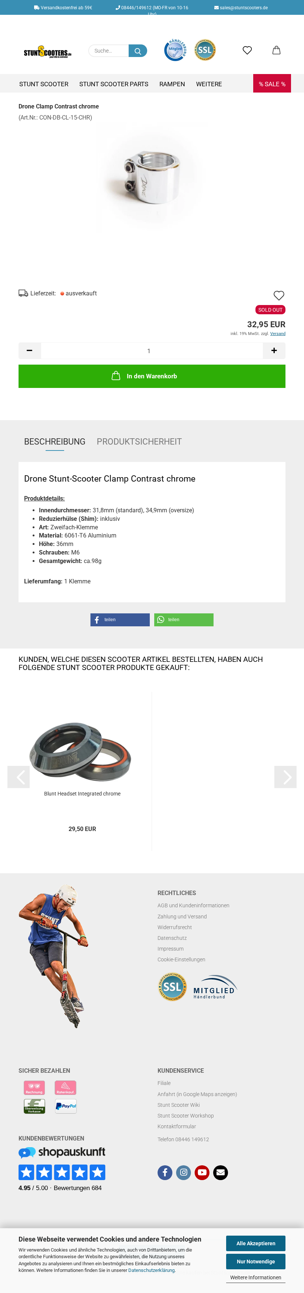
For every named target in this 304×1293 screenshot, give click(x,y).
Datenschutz (172, 938)
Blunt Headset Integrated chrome (82, 794)
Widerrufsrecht (175, 927)
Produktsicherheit (139, 442)
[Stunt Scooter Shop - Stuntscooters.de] (48, 52)
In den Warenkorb (152, 376)
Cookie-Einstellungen (181, 959)
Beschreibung (55, 442)
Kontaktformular (177, 1126)
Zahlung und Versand (182, 916)
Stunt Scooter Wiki (179, 1105)
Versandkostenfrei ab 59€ (66, 7)
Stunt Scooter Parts (113, 84)
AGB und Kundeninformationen (193, 905)
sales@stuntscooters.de (243, 7)
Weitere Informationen (255, 1277)
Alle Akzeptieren (256, 1243)
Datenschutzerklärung (151, 1270)
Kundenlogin (160, 22)
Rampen (172, 84)
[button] (276, 50)
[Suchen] (138, 50)
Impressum (171, 949)
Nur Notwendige (256, 1261)
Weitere (209, 84)
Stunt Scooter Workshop (186, 1116)
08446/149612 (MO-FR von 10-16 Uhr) (154, 10)
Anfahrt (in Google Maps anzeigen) (197, 1094)
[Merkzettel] (247, 50)
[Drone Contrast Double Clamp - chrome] (152, 177)
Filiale (164, 1083)
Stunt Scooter (43, 84)
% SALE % (272, 84)
